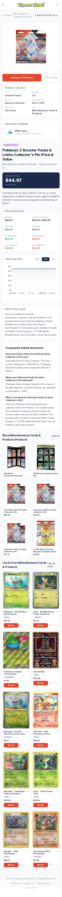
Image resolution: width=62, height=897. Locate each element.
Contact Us (28, 883)
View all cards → (51, 565)
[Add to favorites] (21, 625)
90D (46, 259)
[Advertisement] (31, 892)
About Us (15, 883)
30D (37, 259)
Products (6, 15)
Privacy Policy (44, 883)
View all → (55, 437)
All (53, 259)
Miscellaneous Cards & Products (22, 15)
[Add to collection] (26, 625)
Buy (12, 625)
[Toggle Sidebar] (5, 5)
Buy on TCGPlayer (23, 77)
